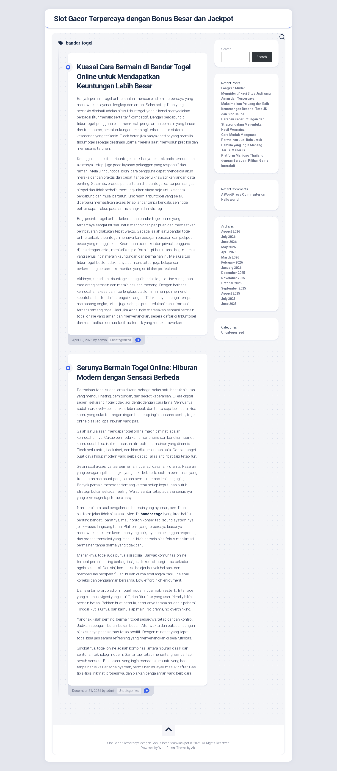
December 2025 (233, 273)
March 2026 (230, 257)
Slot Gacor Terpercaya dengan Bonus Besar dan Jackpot (143, 18)
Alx (193, 748)
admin (102, 340)
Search (226, 49)
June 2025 (229, 304)
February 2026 (232, 262)
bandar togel (152, 514)
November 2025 (233, 278)
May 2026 (228, 247)
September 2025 (233, 288)
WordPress (166, 748)
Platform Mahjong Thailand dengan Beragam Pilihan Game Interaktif (244, 161)
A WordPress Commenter (240, 194)
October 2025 (231, 283)
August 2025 (230, 293)
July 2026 (228, 237)
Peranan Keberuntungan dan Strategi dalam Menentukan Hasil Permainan (242, 124)
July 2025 (228, 299)
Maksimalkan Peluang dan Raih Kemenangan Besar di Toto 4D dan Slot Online (245, 109)
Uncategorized (120, 340)
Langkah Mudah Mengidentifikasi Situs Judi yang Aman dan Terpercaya (246, 93)
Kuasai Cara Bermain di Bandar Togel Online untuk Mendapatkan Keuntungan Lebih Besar (134, 76)
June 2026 (229, 242)
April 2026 (228, 252)
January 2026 (231, 268)
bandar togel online (155, 218)
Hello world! (230, 199)
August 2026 (230, 231)
